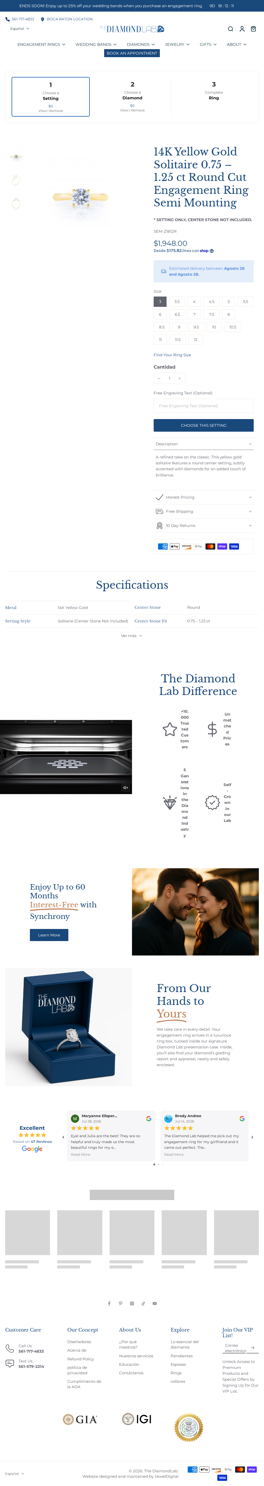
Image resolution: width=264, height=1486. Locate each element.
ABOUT (234, 44)
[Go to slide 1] (154, 1164)
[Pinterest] (120, 1303)
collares (178, 1381)
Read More (80, 1154)
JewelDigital (166, 1476)
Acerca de (76, 1350)
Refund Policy (80, 1359)
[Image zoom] (80, 197)
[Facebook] (109, 1303)
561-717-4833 (23, 19)
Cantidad (164, 367)
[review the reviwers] (148, 1118)
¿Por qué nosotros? (128, 1344)
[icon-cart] (253, 28)
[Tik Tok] (143, 1303)
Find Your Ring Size (172, 354)
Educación (129, 1364)
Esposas (178, 1364)
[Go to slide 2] (158, 1164)
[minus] (159, 378)
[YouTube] (154, 1303)
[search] (230, 28)
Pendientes (182, 1355)
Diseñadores (79, 1341)
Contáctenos (131, 1372)
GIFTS (205, 44)
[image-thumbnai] (16, 157)
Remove (56, 111)
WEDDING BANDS (93, 44)
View (42, 111)
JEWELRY (174, 44)
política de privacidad (77, 1370)
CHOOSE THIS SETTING (204, 425)
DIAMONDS (138, 44)
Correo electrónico (235, 1348)
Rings (176, 1372)
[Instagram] (132, 1303)
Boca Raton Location (70, 19)
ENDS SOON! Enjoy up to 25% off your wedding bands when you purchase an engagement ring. (127, 5)
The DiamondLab (161, 1470)
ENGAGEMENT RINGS (39, 44)
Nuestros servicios (136, 1355)
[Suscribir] (252, 1348)
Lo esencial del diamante (185, 1344)
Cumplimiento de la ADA (84, 1384)
